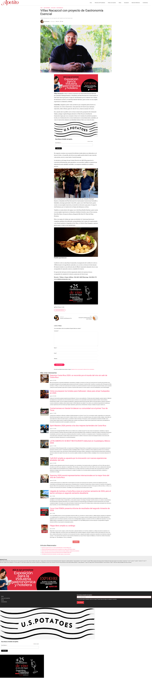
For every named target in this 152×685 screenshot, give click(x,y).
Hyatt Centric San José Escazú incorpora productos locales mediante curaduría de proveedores (60, 550)
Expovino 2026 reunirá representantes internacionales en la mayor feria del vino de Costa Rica (79, 476)
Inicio (91, 2)
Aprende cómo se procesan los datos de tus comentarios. (82, 369)
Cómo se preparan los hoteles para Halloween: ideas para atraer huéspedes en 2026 (80, 392)
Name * (55, 347)
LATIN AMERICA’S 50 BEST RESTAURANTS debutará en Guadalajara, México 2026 (80, 442)
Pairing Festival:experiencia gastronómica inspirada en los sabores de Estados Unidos (58, 549)
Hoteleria (53, 7)
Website (55, 358)
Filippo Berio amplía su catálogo (62, 526)
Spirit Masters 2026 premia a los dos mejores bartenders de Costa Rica (78, 426)
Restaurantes (60, 7)
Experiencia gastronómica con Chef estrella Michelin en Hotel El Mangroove (56, 547)
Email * (55, 353)
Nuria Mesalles (46, 21)
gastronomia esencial (59, 310)
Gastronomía (47, 7)
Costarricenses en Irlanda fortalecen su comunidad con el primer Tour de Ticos (79, 409)
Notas (120, 2)
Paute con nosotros (112, 2)
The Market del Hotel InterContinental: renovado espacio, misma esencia (56, 554)
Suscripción (126, 2)
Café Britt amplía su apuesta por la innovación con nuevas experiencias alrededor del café (78, 459)
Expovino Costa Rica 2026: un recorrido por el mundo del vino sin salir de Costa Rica (78, 376)
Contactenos (4, 601)
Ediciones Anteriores (136, 2)
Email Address (58, 142)
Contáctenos (145, 2)
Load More (76, 541)
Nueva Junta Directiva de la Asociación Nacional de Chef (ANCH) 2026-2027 (56, 552)
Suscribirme (80, 602)
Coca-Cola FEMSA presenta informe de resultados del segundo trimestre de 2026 (80, 509)
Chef (41, 7)
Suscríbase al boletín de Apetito (85, 595)
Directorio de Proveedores (100, 2)
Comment (56, 330)
